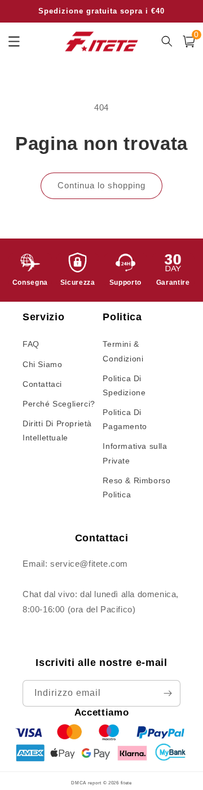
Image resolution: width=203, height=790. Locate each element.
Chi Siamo (42, 364)
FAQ (31, 343)
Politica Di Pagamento (125, 419)
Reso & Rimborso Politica (136, 487)
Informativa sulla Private (135, 453)
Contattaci (42, 384)
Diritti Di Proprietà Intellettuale (57, 430)
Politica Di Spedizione (124, 385)
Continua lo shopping (101, 185)
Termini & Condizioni (123, 351)
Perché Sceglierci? (59, 403)
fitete (126, 782)
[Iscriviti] (167, 693)
